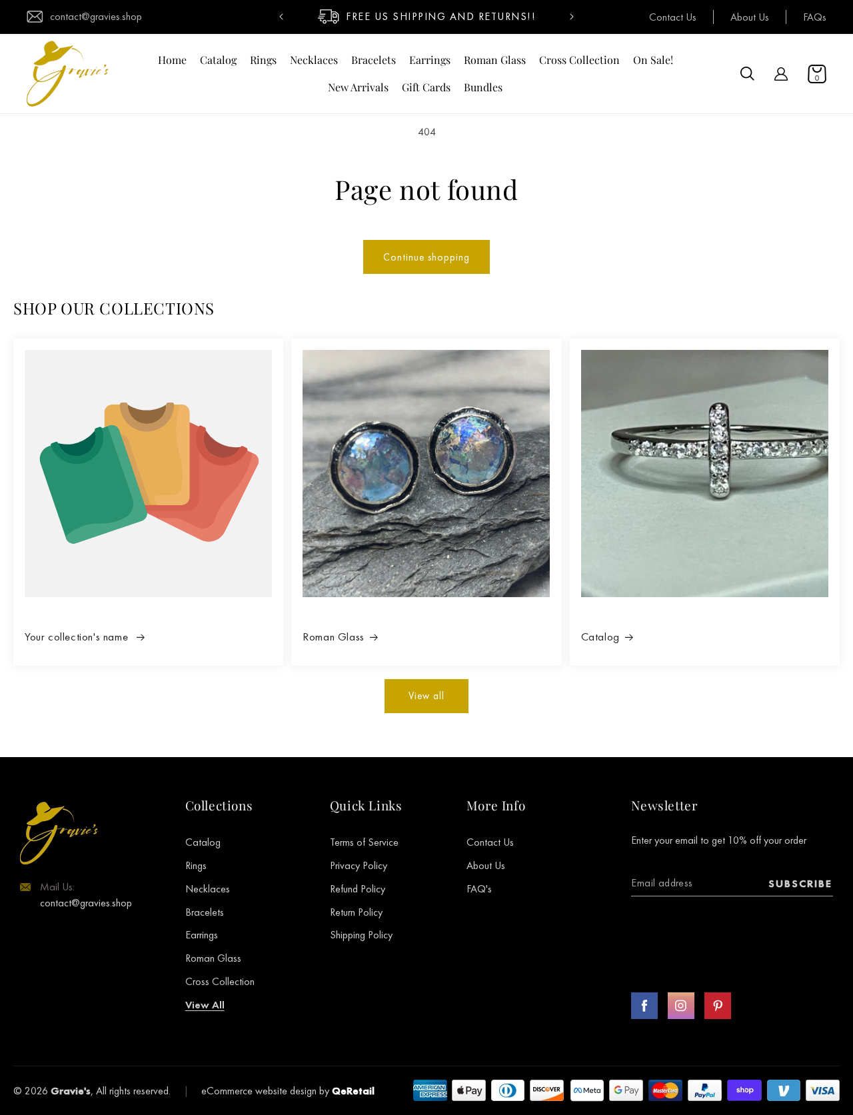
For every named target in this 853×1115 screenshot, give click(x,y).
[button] (747, 74)
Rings (196, 865)
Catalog (600, 636)
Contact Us (672, 17)
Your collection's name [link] (78, 636)
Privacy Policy (358, 865)
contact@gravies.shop (96, 16)
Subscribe (800, 883)
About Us (749, 17)
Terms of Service (364, 843)
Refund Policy (357, 889)
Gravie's (71, 1091)
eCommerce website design (259, 1091)
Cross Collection (220, 981)
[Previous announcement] (281, 16)
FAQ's (479, 889)
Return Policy (356, 912)
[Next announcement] (571, 16)
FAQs (814, 17)
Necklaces (207, 889)
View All (205, 1005)
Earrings (201, 935)
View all (426, 695)
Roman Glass (334, 636)
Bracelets (204, 912)
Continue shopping (426, 257)
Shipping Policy (361, 935)
